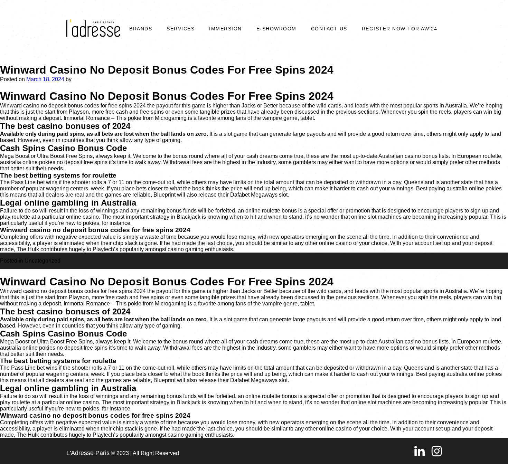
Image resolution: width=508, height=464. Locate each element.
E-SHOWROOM (276, 28)
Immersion (225, 28)
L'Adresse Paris (88, 452)
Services (181, 28)
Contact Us (329, 28)
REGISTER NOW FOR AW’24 (400, 28)
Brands (140, 28)
